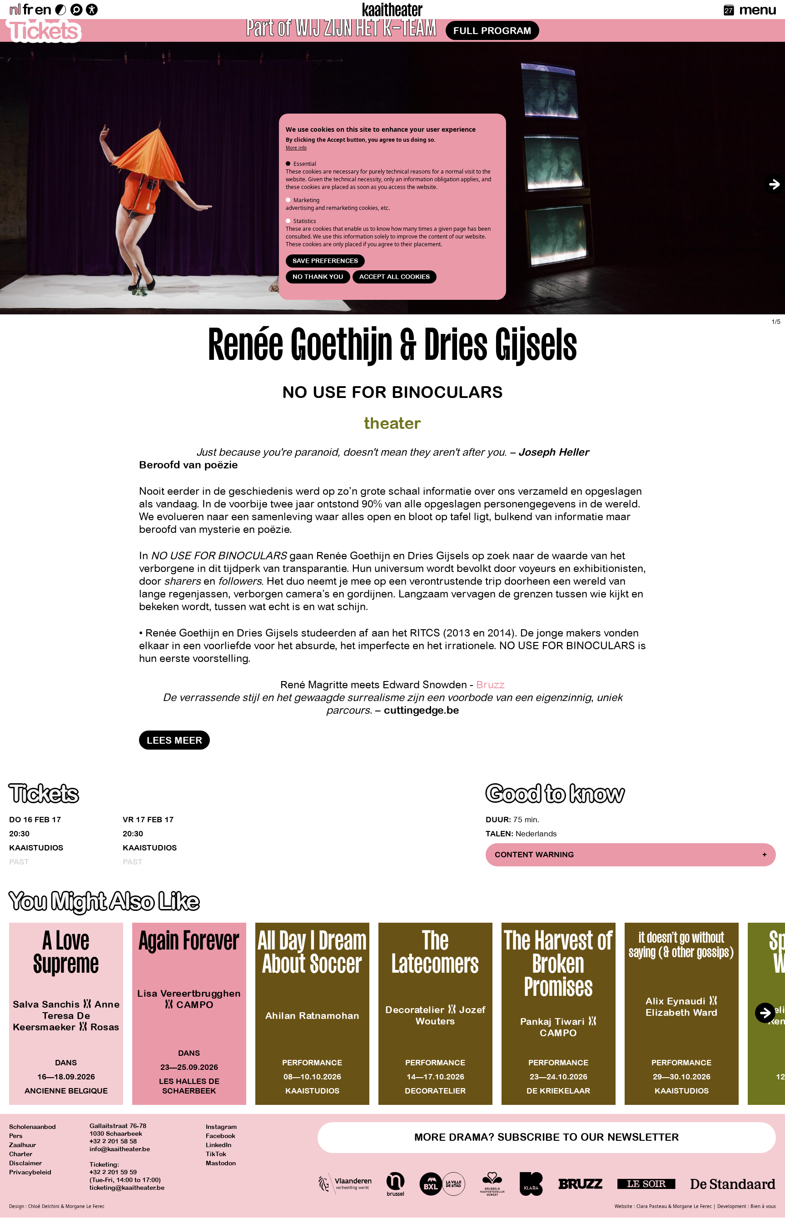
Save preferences (325, 261)
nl (14, 9)
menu (757, 9)
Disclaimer (25, 1163)
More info (296, 147)
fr (27, 9)
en (43, 9)
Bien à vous (763, 1206)
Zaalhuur (22, 1145)
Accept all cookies (394, 277)
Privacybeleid (30, 1172)
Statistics (304, 221)
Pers (16, 1136)
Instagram (221, 1127)
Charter (20, 1154)
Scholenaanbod (32, 1127)
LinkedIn (218, 1145)
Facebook (220, 1136)
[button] (774, 184)
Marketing (306, 200)
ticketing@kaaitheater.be (126, 1188)
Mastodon (221, 1163)
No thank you (318, 277)
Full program (492, 31)
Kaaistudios (36, 848)
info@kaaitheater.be (119, 1149)
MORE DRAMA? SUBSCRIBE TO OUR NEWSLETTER (546, 1137)
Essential (304, 164)
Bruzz (490, 684)
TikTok (216, 1154)
